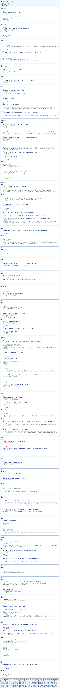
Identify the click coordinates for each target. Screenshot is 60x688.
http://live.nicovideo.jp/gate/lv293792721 (8, 153)
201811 (23, 682)
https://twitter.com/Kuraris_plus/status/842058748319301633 (10, 385)
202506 (44, 679)
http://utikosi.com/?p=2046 (6, 99)
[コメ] (3, 20)
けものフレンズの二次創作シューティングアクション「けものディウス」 (14, 313)
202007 (26, 681)
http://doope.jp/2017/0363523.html (7, 264)
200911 (32, 686)
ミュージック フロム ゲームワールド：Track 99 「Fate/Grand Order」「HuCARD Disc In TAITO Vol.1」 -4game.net (21, 80)
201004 (18, 686)
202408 (12, 680)
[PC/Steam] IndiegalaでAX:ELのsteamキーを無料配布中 (11, 473)
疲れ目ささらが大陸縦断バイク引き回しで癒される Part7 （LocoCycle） (15, 478)
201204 (10, 685)
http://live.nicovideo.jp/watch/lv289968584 (8, 542)
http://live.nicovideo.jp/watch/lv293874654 (8, 138)
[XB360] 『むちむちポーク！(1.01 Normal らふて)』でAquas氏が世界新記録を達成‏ (15, 204)
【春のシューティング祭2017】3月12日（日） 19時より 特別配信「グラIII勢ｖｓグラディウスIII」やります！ (20, 550)
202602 (22, 679)
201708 (7, 683)
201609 (37, 683)
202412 (2, 680)
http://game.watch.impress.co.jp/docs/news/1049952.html (9, 353)
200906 (45, 686)
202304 (56, 680)
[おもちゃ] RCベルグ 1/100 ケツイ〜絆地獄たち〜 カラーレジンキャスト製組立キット (16, 402)
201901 (18, 682)
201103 (45, 685)
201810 (26, 682)
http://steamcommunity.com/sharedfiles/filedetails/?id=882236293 (10, 463)
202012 (12, 681)
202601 (25, 679)
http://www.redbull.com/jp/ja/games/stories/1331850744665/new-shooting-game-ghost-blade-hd (14, 197)
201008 (7, 686)
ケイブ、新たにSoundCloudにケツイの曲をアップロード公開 (12, 397)
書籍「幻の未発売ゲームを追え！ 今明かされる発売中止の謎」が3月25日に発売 (15, 124)
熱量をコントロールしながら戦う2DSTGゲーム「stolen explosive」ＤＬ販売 (14, 293)
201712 (53, 682)
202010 (18, 681)
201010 (2, 686)
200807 (18, 687)
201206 (4, 685)
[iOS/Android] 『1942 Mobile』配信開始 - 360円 (10, 520)
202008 (23, 681)
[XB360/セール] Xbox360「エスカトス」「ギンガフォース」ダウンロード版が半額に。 (16, 384)
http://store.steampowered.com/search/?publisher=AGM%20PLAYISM (11, 163)
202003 (37, 681)
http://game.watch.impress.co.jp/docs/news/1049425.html (9, 442)
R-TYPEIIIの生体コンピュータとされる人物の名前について (12, 104)
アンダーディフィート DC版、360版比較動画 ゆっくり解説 (12, 612)
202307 (48, 680)
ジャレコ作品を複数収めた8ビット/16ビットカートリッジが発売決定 (13, 352)
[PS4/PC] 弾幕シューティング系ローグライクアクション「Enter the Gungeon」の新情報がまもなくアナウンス (20, 263)
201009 (4, 686)
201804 (42, 682)
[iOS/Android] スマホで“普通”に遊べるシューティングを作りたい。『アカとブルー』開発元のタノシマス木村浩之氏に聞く (22, 52)
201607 (42, 683)
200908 (40, 686)
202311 (37, 680)
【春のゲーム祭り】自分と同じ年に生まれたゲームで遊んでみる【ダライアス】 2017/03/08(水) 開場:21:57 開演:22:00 (21, 558)
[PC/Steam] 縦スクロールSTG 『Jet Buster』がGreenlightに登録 (12, 462)
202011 (15, 681)
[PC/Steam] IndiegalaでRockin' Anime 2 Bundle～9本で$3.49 (12, 569)
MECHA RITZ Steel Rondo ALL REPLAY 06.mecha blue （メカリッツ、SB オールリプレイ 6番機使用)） (19, 328)
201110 (26, 685)
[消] (5, 20)
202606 (11, 679)
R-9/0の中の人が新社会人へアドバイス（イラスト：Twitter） (12, 12)
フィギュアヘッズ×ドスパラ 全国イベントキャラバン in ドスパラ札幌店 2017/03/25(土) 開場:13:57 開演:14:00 (20, 152)
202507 (41, 679)
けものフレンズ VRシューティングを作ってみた (10, 176)
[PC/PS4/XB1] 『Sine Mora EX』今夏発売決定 (10, 599)
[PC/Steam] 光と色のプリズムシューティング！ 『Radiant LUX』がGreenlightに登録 (16, 28)
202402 (29, 680)
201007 (10, 686)
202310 (40, 680)
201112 (21, 685)
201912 (45, 681)
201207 (2, 685)
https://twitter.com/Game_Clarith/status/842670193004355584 (10, 322)
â (13, 30)
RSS (8, 1)
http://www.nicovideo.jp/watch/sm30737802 (8, 613)
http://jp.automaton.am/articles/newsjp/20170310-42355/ (9, 510)
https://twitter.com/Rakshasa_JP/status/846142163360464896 (10, 13)
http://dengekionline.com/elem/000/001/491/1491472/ (9, 57)
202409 (10, 680)
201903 (12, 682)
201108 (31, 685)
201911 (48, 681)
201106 (37, 685)
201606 (45, 683)
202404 (23, 680)
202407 (15, 680)
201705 (15, 683)
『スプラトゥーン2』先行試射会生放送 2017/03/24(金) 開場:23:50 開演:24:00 (15, 186)
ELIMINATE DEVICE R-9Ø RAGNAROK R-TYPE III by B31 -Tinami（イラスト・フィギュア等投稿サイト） (21, 112)
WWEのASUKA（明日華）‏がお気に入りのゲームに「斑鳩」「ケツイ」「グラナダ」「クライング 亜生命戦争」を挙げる (22, 374)
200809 (12, 687)
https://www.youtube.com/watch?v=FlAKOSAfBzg (9, 646)
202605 (14, 679)
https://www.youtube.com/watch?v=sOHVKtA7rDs (9, 329)
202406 (18, 680)
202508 (38, 679)
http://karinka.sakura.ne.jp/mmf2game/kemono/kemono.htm (10, 314)
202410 (7, 680)
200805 (23, 687)
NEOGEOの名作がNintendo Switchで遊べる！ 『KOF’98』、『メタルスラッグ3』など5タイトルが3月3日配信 (20, 664)
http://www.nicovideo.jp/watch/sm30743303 (8, 607)
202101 (10, 681)
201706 (12, 683)
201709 (4, 683)
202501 (57, 679)
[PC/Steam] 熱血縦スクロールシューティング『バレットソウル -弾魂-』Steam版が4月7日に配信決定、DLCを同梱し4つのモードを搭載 (24, 581)
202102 (7, 681)
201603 (53, 683)
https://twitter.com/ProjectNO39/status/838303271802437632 (10, 590)
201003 (21, 686)
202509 (36, 679)
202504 (49, 679)
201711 (56, 682)
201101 (50, 685)
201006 (12, 686)
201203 (12, 685)
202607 (8, 679)
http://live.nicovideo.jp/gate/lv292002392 (8, 631)
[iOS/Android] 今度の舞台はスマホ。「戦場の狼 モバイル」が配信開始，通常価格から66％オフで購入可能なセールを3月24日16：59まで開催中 (25, 230)
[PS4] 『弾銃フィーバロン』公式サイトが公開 (10, 156)
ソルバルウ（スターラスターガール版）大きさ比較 (11, 486)
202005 (31, 681)
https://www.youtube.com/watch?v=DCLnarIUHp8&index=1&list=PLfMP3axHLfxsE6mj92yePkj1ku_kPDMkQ (16, 653)
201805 (40, 682)
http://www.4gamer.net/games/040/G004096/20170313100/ (10, 412)
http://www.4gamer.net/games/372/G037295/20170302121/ (10, 625)
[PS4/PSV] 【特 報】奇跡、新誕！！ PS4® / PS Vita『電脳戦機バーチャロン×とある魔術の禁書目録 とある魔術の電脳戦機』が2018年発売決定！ (25, 448)
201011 (55, 685)
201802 (48, 682)
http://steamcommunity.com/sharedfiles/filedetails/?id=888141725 (10, 29)
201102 (47, 685)
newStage (2, 1)
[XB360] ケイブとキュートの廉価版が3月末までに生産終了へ (12, 321)
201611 (32, 683)
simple (11, 1)
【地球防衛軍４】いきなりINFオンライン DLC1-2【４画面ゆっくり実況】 (14, 606)
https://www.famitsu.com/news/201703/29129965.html (9, 44)
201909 (53, 681)
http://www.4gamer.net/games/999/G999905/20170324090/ (10, 125)
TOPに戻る (2, 679)
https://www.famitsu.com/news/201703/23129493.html (9, 238)
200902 (56, 686)
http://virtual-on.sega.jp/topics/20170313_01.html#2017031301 (10, 449)
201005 (15, 686)
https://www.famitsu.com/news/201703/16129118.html (9, 342)
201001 (26, 686)
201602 (56, 683)
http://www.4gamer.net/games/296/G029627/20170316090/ (10, 81)
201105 (39, 685)
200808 (15, 687)
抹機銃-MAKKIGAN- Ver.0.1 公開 (8, 589)
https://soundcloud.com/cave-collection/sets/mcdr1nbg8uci (10, 398)
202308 (45, 680)
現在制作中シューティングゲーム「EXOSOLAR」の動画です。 (13, 69)
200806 (21, 687)
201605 (48, 683)
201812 (21, 682)
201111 (23, 685)
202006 (29, 681)
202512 (27, 679)
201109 (28, 685)
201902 (15, 682)
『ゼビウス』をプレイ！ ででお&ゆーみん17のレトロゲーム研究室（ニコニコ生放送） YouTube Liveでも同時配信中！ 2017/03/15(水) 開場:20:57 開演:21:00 (28, 421)
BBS (7, 5)
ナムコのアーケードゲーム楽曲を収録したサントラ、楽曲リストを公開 (14, 441)
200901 (2, 687)
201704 (18, 683)
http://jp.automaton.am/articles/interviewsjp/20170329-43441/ (10, 53)
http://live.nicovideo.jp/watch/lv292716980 (8, 422)
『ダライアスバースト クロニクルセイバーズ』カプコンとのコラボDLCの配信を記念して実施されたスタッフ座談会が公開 (22, 341)
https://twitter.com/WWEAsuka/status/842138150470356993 (10, 375)
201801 (51, 682)
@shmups (5, 158)
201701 (26, 683)
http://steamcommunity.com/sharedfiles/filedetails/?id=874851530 (10, 673)
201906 (4, 682)
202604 (17, 679)
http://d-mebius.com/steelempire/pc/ (7, 359)
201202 (15, 685)
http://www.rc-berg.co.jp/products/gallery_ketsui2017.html (10, 403)
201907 (2, 682)
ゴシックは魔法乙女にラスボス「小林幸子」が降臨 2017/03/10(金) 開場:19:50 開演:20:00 (17, 500)
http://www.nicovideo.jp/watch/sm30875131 (8, 177)
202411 (4, 680)
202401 (31, 680)
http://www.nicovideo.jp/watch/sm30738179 (8, 640)
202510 (33, 679)
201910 (51, 681)
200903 (53, 686)
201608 (40, 683)
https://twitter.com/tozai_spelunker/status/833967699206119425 (10, 91)
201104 (42, 685)
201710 (2, 683)
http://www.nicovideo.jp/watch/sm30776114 (8, 479)
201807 (34, 682)
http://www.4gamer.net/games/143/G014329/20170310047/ (10, 367)
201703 (21, 683)
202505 (46, 679)
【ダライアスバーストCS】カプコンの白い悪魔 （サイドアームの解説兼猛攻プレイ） (16, 429)
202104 (2, 681)
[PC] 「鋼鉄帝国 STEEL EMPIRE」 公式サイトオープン (11, 358)
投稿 (6, 1)
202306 (51, 680)
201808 (31, 682)
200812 (4, 687)
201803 (45, 682)
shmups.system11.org (6, 406)
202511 (30, 679)
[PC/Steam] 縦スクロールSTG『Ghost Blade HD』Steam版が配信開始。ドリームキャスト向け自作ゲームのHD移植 (21, 509)
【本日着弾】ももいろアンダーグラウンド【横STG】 (10, 649)
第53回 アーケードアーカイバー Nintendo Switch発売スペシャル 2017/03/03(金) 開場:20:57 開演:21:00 (19, 630)
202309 (42, 680)
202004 (34, 681)
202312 (34, 680)
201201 (18, 685)
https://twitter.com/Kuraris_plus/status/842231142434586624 (10, 380)
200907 (42, 686)
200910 (34, 686)
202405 (21, 680)
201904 (10, 682)
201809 (29, 682)
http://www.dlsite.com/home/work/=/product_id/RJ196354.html (10, 294)
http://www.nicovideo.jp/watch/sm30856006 (8, 252)
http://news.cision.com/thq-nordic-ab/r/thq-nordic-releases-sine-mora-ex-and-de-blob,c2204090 (14, 600)
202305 (53, 680)
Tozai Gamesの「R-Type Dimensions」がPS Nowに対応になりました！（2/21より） (16, 90)
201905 (7, 682)
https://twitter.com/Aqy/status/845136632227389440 (9, 205)
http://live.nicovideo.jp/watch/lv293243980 (8, 187)
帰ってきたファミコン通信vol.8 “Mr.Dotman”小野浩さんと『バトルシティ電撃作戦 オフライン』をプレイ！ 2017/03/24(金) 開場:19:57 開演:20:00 (26, 218)
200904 (51, 686)
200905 (48, 686)
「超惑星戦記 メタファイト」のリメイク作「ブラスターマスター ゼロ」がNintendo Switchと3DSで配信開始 (20, 624)
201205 (7, 685)
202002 (40, 681)
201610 (34, 683)
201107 (34, 685)
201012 (53, 685)
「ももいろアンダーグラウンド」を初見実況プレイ (11, 639)
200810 (10, 687)
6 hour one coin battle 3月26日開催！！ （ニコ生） (11, 98)
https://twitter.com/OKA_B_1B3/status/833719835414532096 (10, 105)
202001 (42, 681)
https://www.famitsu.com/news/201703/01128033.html (9, 665)
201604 (51, 683)
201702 (23, 683)
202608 (6, 679)
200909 (37, 686)
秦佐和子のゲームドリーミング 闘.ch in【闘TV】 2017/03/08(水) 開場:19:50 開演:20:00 (17, 541)
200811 (7, 687)
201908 (56, 681)
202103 (4, 681)
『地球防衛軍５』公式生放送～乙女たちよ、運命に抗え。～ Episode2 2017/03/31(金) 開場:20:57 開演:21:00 (20, 137)
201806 (37, 682)
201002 (23, 686)
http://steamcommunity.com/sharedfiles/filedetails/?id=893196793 (10, 34)
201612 (29, 683)
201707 (10, 683)
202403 (26, 680)
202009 (21, 681)
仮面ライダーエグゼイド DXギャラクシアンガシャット (11, 275)
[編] (4, 20)
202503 (52, 679)
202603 (19, 679)
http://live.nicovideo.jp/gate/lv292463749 (8, 219)
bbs (12, 1)
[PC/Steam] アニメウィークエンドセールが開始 (10, 16)
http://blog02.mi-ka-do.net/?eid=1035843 (8, 551)
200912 (29, 686)
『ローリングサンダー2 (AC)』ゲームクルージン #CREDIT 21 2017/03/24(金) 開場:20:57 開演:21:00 (19, 212)
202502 (55, 679)
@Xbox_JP (5, 388)
